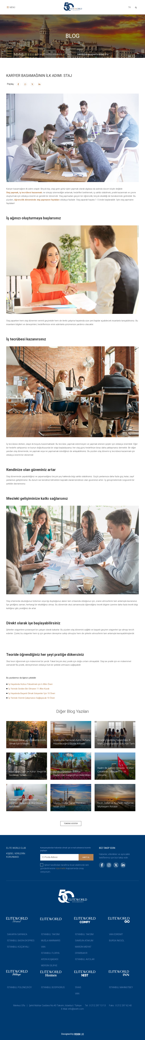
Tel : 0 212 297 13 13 (95, 1005)
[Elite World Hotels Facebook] (18, 84)
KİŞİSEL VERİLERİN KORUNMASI (15, 855)
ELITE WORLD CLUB (16, 848)
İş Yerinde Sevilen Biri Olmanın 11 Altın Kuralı (28, 688)
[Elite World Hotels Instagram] (25, 84)
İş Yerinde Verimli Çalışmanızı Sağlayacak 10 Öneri (31, 698)
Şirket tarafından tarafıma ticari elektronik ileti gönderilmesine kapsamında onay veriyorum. (64, 868)
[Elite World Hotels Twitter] (32, 84)
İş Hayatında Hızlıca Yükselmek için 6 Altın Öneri (30, 684)
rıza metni (61, 868)
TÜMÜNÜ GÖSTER (71, 824)
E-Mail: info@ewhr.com (72, 1009)
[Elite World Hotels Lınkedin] (39, 84)
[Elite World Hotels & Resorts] (136, 7)
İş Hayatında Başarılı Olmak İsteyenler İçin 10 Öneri (31, 693)
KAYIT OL (86, 857)
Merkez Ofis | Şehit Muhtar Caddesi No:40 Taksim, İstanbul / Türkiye (47, 1005)
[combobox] (129, 8)
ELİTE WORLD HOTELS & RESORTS (48, 54)
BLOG (70, 54)
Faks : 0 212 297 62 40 (120, 1005)
